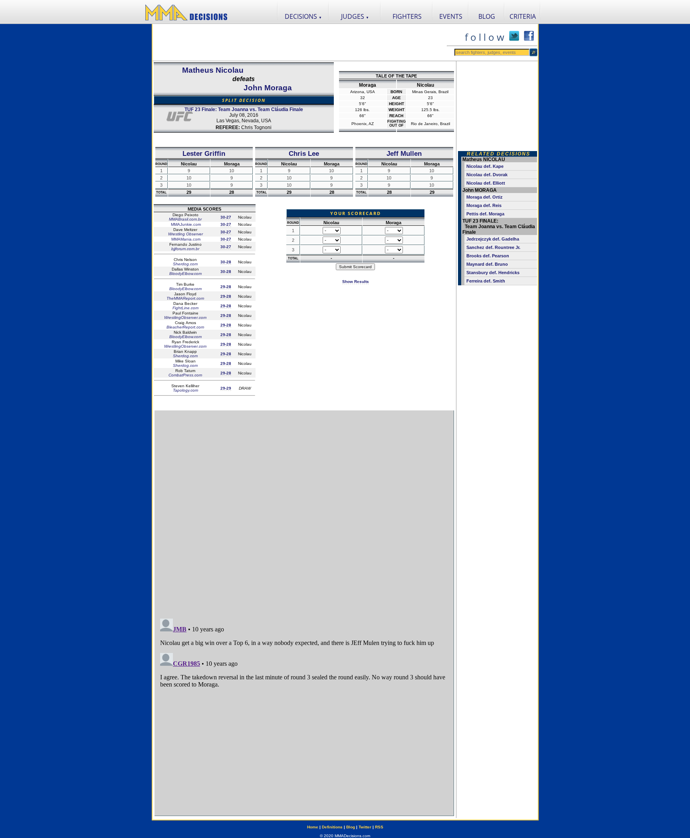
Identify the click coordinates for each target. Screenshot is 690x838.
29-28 (225, 287)
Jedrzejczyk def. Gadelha (492, 239)
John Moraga (268, 88)
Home (312, 827)
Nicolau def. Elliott (485, 183)
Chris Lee (304, 153)
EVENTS (450, 16)
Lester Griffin (203, 153)
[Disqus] (304, 511)
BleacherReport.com (185, 327)
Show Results (355, 281)
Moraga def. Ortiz (484, 197)
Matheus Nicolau (213, 70)
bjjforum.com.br (185, 249)
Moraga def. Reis (484, 205)
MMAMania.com (185, 239)
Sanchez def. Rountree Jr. (493, 247)
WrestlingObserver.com (185, 317)
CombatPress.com (185, 375)
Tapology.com (185, 390)
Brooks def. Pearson (487, 255)
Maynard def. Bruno (487, 264)
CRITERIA (523, 16)
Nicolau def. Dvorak (487, 174)
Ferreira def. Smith (485, 281)
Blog (350, 827)
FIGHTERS (407, 16)
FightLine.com (185, 308)
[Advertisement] (299, 42)
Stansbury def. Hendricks (492, 272)
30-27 (225, 217)
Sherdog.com (185, 264)
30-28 (225, 262)
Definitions (332, 827)
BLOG (486, 16)
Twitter (365, 827)
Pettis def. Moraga (485, 213)
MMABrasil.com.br (185, 219)
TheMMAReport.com (185, 298)
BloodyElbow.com (185, 273)
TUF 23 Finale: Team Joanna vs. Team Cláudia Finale (243, 109)
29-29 (225, 388)
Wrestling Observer (185, 234)
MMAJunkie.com (185, 224)
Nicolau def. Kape (485, 166)
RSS (379, 827)
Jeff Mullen (404, 153)
